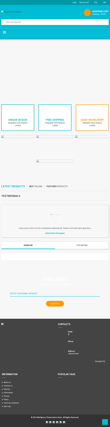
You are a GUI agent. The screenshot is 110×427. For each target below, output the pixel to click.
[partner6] (4, 256)
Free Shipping (55, 119)
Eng (96, 2)
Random (28, 245)
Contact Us (100, 361)
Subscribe (55, 304)
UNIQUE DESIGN (17, 119)
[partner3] (22, 256)
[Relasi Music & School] (27, 324)
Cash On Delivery (92, 119)
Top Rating (82, 245)
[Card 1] (47, 422)
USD (104, 2)
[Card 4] (57, 422)
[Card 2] (50, 422)
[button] (103, 196)
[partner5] (10, 256)
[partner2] (28, 256)
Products (13, 186)
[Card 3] (54, 422)
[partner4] (16, 256)
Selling (35, 186)
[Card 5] (61, 422)
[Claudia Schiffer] (55, 218)
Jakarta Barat (73, 354)
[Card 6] (64, 422)
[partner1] (35, 256)
